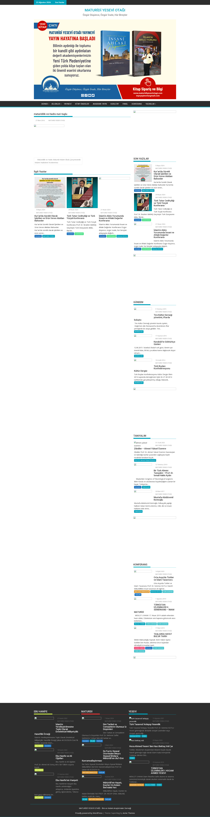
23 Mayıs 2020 (157, 740)
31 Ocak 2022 (160, 443)
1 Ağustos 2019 (160, 599)
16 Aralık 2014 (160, 360)
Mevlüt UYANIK (139, 624)
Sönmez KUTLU (122, 236)
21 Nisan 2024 (105, 210)
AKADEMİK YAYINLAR (136, 785)
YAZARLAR (150, 104)
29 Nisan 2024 (73, 210)
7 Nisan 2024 (109, 718)
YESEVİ (144, 736)
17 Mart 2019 (159, 628)
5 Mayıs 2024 (40, 210)
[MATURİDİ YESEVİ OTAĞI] (36, 103)
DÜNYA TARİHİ (139, 648)
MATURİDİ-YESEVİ (48, 236)
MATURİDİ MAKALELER (142, 591)
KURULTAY (115, 104)
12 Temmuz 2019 (161, 465)
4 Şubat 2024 (109, 777)
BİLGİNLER (56, 104)
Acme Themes (129, 813)
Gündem (38, 236)
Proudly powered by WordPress (88, 813)
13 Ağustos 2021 (158, 718)
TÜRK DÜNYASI (168, 591)
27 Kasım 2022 (62, 718)
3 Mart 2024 (108, 745)
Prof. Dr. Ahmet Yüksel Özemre (145, 460)
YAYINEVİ (67, 104)
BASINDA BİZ (139, 331)
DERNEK (44, 104)
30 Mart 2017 (159, 491)
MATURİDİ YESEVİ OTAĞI (105, 10)
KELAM (92, 741)
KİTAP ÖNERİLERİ (82, 104)
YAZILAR (138, 594)
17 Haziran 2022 (63, 774)
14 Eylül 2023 (159, 571)
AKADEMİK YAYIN (100, 104)
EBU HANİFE (39, 746)
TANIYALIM (146, 487)
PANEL (125, 104)
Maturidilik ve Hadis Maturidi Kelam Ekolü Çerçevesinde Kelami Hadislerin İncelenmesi (58, 161)
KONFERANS (137, 104)
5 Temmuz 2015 (160, 309)
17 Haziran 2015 (161, 336)
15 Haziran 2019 (158, 762)
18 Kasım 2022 (62, 750)
